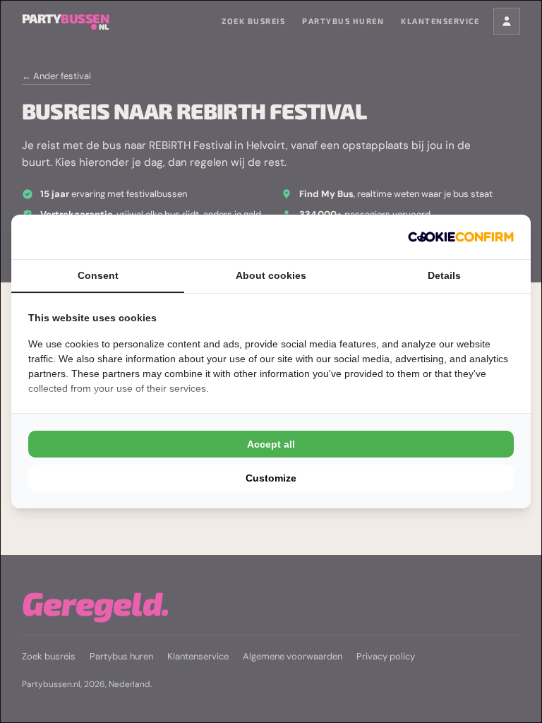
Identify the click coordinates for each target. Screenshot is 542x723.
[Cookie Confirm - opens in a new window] (461, 237)
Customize (271, 478)
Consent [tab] (98, 275)
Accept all (271, 444)
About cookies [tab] (271, 275)
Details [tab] (444, 275)
